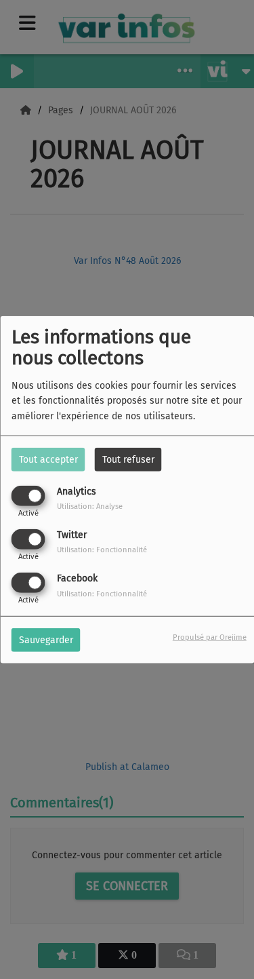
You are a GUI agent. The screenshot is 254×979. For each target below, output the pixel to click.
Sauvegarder (46, 640)
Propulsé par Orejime (210, 637)
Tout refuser (128, 459)
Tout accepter (48, 459)
